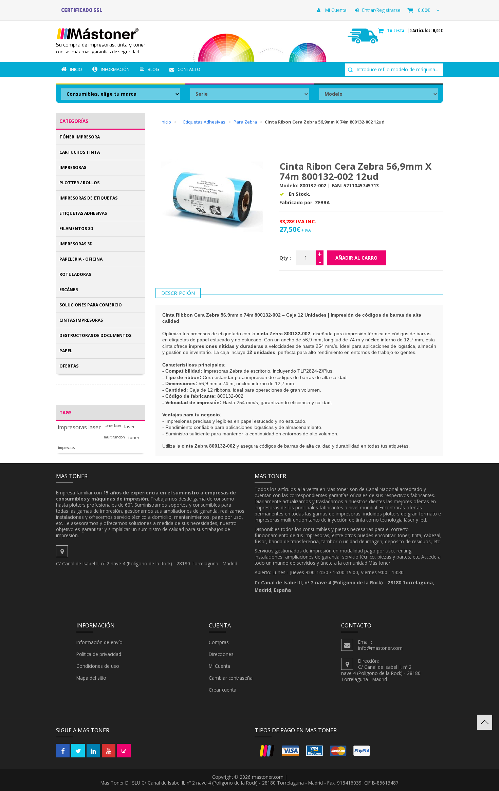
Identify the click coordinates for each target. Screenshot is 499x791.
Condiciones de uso (97, 666)
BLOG (153, 69)
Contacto (189, 69)
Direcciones (221, 654)
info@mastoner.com (380, 648)
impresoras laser (79, 427)
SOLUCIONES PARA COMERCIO (90, 305)
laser (129, 427)
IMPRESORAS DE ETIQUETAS (88, 198)
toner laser (113, 425)
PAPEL (65, 351)
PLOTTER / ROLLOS (79, 183)
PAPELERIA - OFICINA (81, 259)
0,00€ (424, 10)
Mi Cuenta (335, 10)
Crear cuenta (222, 689)
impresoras (66, 448)
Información (115, 69)
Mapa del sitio (91, 678)
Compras (219, 642)
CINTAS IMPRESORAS (81, 320)
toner (134, 437)
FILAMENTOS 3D (76, 228)
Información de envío (99, 642)
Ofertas (68, 366)
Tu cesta (396, 30)
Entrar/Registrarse (381, 10)
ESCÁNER (68, 290)
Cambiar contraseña (231, 678)
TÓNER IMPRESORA (79, 137)
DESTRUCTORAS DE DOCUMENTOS (95, 335)
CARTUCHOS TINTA (79, 152)
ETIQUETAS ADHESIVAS (83, 213)
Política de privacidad (98, 654)
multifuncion (114, 437)
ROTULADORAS (75, 274)
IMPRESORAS (72, 167)
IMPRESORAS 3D (76, 244)
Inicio (76, 69)
